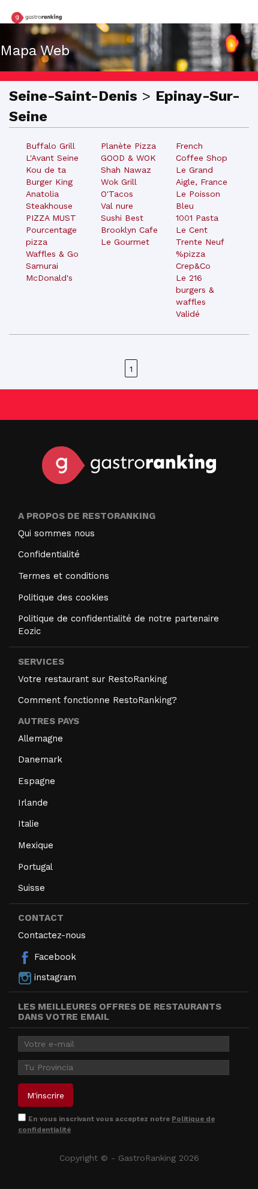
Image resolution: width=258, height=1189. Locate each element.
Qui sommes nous (56, 533)
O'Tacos (117, 194)
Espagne (36, 781)
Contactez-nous (52, 935)
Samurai (42, 266)
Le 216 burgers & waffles (195, 290)
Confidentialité (49, 554)
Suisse (31, 887)
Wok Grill (119, 182)
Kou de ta (46, 170)
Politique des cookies (63, 597)
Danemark (40, 759)
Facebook (53, 956)
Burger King (49, 182)
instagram (53, 977)
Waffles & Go (52, 254)
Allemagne (40, 738)
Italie (28, 823)
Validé (188, 314)
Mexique (35, 845)
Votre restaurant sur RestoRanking (92, 679)
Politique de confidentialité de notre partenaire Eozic (118, 624)
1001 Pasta (197, 218)
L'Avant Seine (52, 158)
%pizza (190, 254)
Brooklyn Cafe (129, 230)
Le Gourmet (125, 242)
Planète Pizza (128, 146)
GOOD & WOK (128, 158)
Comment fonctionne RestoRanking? (97, 700)
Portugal (35, 866)
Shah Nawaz (126, 170)
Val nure (117, 206)
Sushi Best (122, 218)
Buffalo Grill (50, 146)
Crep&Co (193, 266)
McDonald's (49, 278)
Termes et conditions (63, 576)
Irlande (33, 802)
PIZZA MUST (51, 218)
